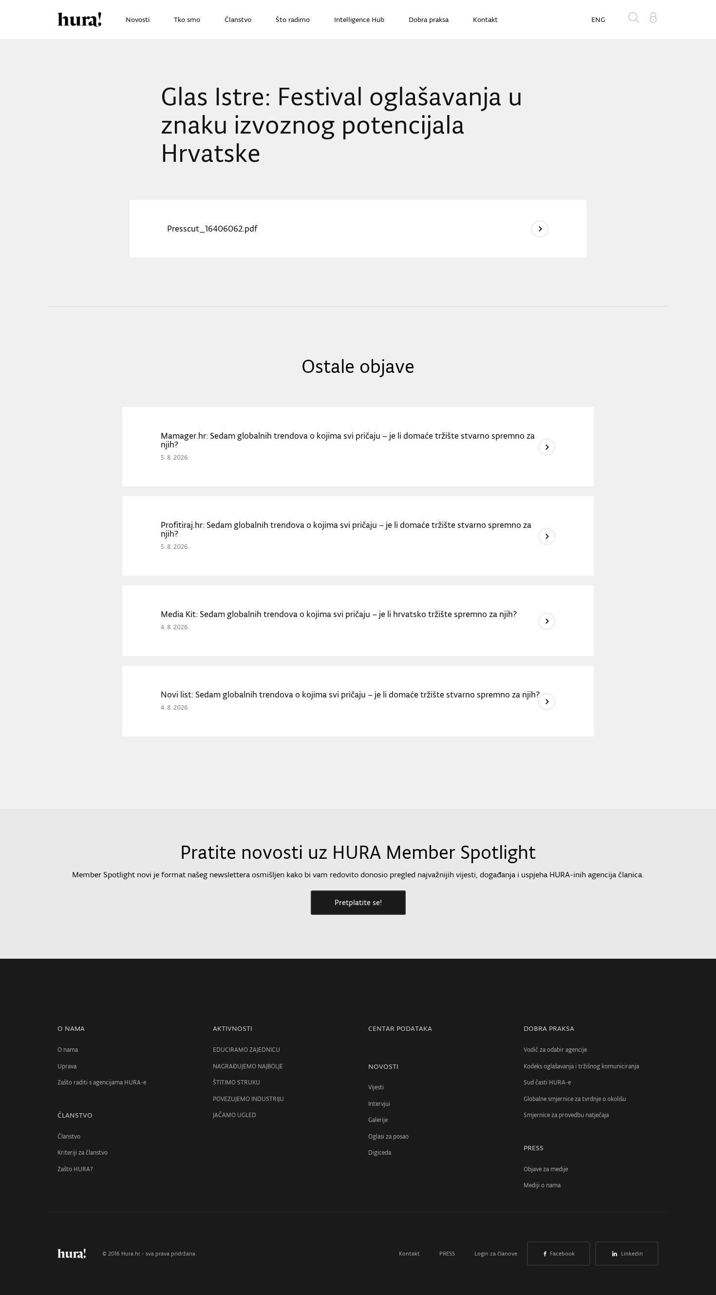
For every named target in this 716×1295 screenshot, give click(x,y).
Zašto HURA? (75, 1169)
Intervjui (379, 1103)
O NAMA (71, 1028)
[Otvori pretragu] (635, 19)
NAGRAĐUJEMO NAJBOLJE (248, 1066)
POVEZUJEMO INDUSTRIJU (248, 1098)
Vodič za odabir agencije (555, 1049)
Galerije (378, 1119)
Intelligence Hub (359, 19)
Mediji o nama (542, 1185)
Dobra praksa (429, 19)
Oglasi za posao (388, 1136)
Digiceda (379, 1152)
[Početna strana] (78, 1253)
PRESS (534, 1147)
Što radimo (293, 19)
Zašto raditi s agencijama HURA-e (101, 1082)
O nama (67, 1049)
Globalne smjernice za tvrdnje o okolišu (575, 1098)
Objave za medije (546, 1169)
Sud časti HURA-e (547, 1082)
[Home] (79, 19)
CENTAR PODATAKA (400, 1028)
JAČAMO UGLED (234, 1115)
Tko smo (187, 19)
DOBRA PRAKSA (549, 1028)
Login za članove (495, 1253)
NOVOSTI (383, 1066)
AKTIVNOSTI (232, 1028)
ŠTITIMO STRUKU (236, 1082)
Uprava (66, 1066)
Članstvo (238, 19)
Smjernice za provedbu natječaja (566, 1115)
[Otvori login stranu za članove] (653, 16)
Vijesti (376, 1087)
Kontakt (485, 19)
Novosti (138, 19)
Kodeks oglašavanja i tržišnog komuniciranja (581, 1066)
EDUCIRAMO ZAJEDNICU (246, 1049)
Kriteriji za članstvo (82, 1152)
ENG (598, 19)
